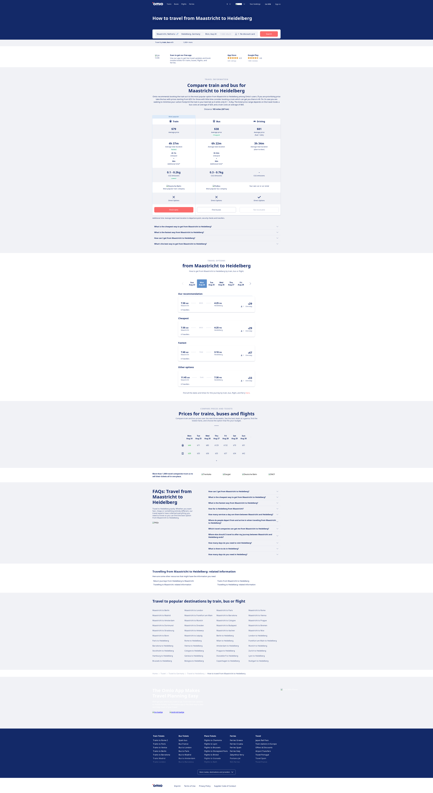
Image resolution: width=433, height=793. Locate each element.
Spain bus (183, 740)
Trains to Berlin (159, 751)
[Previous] (182, 437)
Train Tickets (158, 736)
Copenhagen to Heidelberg (228, 661)
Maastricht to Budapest (226, 625)
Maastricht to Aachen (225, 630)
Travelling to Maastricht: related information (172, 584)
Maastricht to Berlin (160, 610)
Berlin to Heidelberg (225, 635)
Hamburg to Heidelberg (162, 656)
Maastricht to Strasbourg (163, 630)
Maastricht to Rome (257, 610)
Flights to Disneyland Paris (216, 751)
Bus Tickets (184, 736)
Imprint (177, 786)
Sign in (278, 4)
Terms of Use (189, 786)
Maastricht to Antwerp (194, 630)
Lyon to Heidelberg (257, 656)
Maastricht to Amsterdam (163, 620)
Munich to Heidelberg (258, 646)
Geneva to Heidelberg (193, 656)
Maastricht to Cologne (226, 620)
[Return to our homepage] (159, 4)
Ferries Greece (236, 740)
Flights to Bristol (211, 754)
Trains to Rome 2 (160, 740)
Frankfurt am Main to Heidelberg (263, 640)
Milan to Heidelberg (224, 640)
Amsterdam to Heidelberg (227, 646)
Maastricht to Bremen (258, 625)
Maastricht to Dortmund (162, 625)
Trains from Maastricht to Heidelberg (233, 581)
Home (155, 673)
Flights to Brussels (212, 747)
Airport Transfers (263, 751)
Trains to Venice (160, 747)
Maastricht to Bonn (160, 635)
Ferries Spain (235, 747)
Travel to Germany (176, 673)
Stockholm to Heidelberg (163, 651)
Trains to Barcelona (161, 754)
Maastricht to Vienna (257, 615)
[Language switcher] (240, 4)
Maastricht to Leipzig (193, 635)
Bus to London (185, 747)
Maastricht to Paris (224, 610)
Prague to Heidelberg (225, 651)
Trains (169, 4)
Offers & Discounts (264, 747)
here (248, 393)
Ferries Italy (235, 751)
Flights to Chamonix (213, 740)
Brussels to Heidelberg (162, 661)
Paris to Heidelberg (160, 640)
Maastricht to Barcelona (226, 615)
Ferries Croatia (236, 744)
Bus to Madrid (185, 754)
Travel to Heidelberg (195, 673)
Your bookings (255, 4)
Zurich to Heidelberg (257, 651)
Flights (183, 4)
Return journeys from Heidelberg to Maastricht (173, 581)
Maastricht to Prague (258, 620)
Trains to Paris (159, 744)
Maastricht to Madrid (161, 615)
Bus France (183, 744)
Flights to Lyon (210, 744)
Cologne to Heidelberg (194, 651)
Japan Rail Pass (262, 740)
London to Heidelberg (258, 635)
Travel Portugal (262, 754)
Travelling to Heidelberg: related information (236, 584)
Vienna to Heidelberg (193, 646)
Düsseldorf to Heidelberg (227, 656)
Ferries (191, 4)
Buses (176, 4)
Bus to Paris (184, 751)
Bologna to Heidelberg (194, 661)
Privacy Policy (205, 786)
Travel (163, 673)
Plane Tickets (210, 736)
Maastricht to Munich (193, 620)
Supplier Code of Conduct (225, 786)
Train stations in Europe (266, 744)
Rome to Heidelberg (193, 640)
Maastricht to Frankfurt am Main (198, 615)
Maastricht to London (193, 610)
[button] (211, 34)
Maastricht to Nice (256, 630)
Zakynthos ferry (237, 754)
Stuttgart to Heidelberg (258, 661)
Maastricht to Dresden (194, 625)
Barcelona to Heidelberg (162, 646)
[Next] (250, 284)
